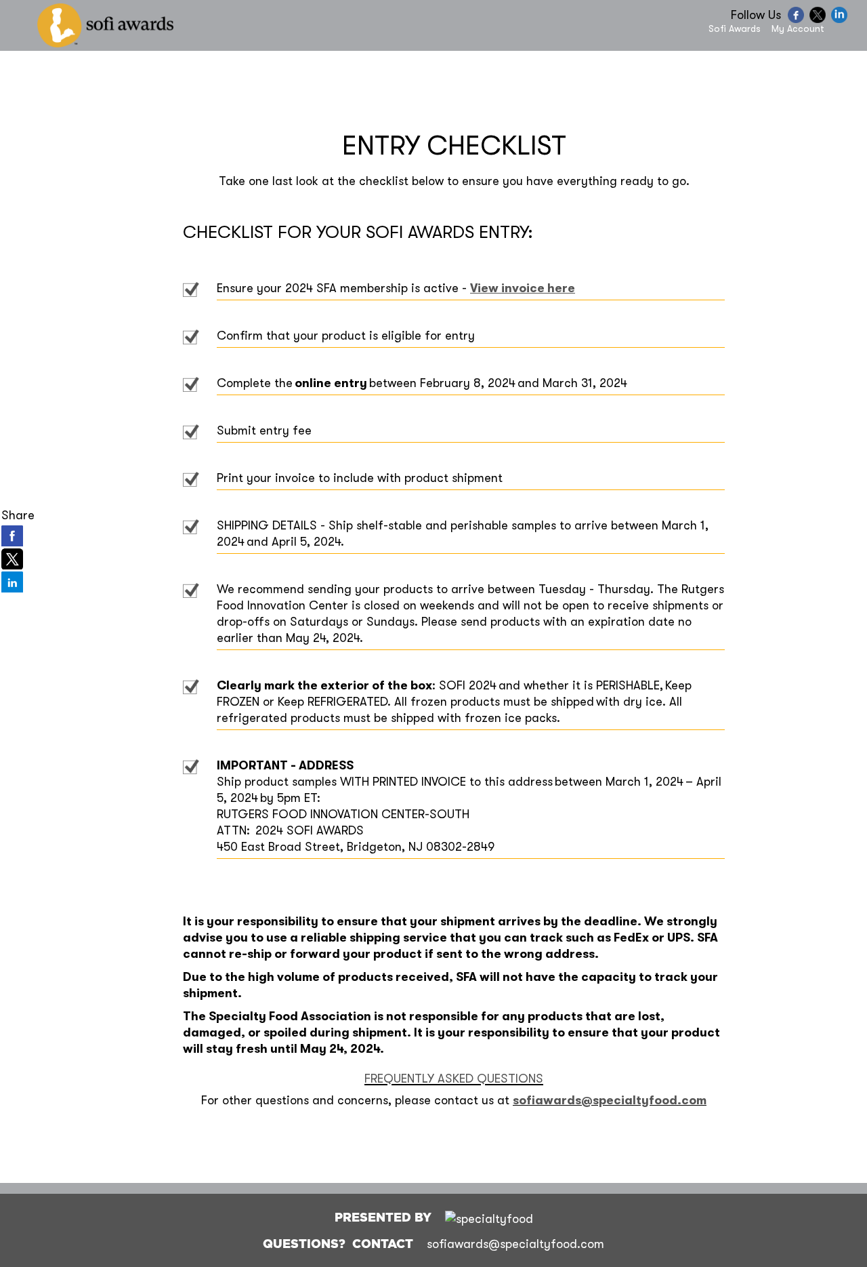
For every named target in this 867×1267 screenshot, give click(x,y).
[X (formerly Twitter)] (819, 20)
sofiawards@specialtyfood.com (609, 1100)
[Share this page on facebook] (12, 535)
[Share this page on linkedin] (12, 581)
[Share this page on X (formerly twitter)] (12, 558)
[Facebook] (797, 20)
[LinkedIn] (841, 20)
